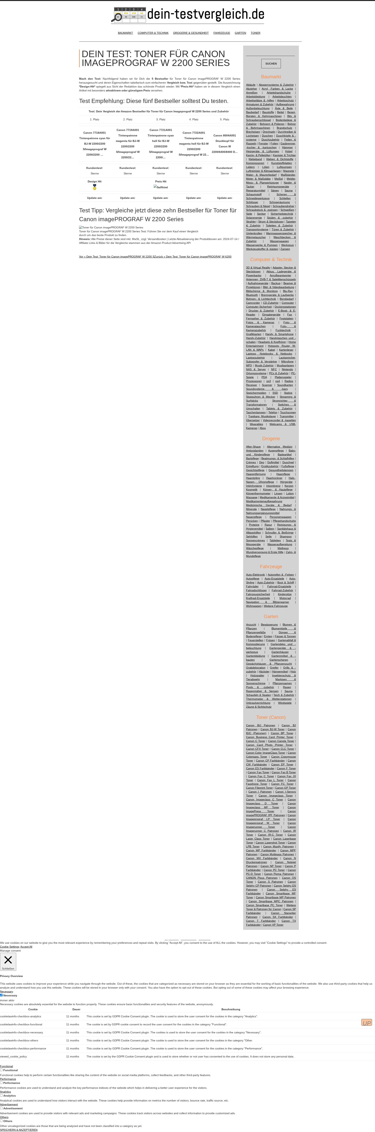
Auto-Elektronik (255, 574)
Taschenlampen (256, 412)
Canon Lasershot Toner (270, 842)
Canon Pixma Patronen (279, 873)
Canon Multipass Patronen (277, 854)
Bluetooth (252, 295)
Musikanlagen (285, 365)
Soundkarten (285, 385)
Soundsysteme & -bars (267, 388)
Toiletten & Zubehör (279, 225)
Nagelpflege (268, 509)
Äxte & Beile (284, 108)
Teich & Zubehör (283, 695)
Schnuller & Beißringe (279, 532)
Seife (268, 536)
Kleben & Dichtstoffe (279, 159)
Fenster (263, 143)
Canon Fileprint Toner (259, 787)
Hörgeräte (286, 481)
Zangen (285, 249)
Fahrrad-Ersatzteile (279, 586)
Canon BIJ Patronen (260, 725)
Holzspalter (257, 675)
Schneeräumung (279, 202)
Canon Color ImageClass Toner (265, 752)
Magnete (288, 170)
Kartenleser (286, 349)
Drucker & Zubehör (261, 310)
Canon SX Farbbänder (277, 916)
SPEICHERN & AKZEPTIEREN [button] (19, 1129)
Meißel (278, 178)
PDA (264, 377)
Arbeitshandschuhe (279, 92)
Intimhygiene (254, 485)
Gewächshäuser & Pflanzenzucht (269, 663)
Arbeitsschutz (285, 100)
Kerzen (289, 485)
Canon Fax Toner (258, 772)
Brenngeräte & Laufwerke (277, 295)
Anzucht (251, 624)
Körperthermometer (258, 493)
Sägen (275, 190)
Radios (289, 381)
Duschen (267, 135)
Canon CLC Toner (282, 748)
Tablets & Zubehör (279, 408)
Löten (265, 167)
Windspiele (285, 702)
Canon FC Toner (282, 783)
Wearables (256, 424)
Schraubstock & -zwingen (262, 209)
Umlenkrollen (254, 233)
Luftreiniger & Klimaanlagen (263, 170)
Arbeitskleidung (255, 96)
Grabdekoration (255, 667)
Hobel (288, 151)
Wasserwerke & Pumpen (262, 245)
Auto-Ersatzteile (274, 578)
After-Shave (253, 446)
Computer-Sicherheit (259, 306)
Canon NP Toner (271, 866)
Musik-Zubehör (264, 365)
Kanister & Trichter (284, 155)
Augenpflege (276, 450)
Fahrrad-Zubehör (282, 590)
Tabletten (275, 540)
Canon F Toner (286, 768)
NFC (274, 369)
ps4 (277, 381)
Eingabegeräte (271, 314)
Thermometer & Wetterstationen (269, 698)
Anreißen (251, 92)
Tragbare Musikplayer (262, 416)
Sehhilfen (252, 536)
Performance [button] (8, 1079)
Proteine (254, 524)
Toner (255, 32)
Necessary (10, 995)
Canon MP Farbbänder (261, 850)
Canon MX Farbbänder (262, 858)
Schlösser (252, 202)
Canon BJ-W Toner (273, 729)
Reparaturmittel (255, 190)
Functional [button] (6, 1066)
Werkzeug (287, 245)
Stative (288, 392)
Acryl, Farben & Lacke (277, 88)
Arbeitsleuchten (282, 96)
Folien (274, 143)
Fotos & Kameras (260, 322)
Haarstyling (253, 477)
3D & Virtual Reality (258, 267)
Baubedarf (252, 112)
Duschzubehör (270, 139)
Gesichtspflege (255, 470)
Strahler (251, 221)
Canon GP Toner (285, 787)
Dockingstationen (285, 306)
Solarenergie (254, 217)
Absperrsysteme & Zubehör (276, 84)
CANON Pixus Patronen (262, 877)
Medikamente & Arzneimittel (277, 497)
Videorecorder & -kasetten (279, 420)
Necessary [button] (6, 991)
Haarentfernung (256, 474)
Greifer (274, 667)
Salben (270, 528)
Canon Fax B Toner (284, 772)
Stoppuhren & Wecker (260, 396)
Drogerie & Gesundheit (191, 32)
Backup (275, 283)
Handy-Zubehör (256, 338)
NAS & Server (256, 369)
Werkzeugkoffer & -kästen (262, 249)
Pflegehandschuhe (284, 520)
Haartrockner (274, 477)
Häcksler (264, 671)
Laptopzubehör (255, 357)
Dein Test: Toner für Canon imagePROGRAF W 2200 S (116, 256)
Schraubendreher (283, 206)
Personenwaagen (280, 516)
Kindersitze (285, 594)
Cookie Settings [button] (9, 946)
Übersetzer (253, 420)
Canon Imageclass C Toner (264, 799)
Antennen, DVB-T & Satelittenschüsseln (271, 279)
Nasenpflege (254, 516)
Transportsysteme (257, 229)
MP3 (249, 365)
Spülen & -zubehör (280, 217)
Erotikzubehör (270, 466)
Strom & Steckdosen (270, 221)
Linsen (278, 493)
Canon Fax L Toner (270, 780)
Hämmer (287, 147)
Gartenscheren (279, 659)
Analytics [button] (5, 1091)
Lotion (290, 493)
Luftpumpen (284, 167)
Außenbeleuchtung (258, 108)
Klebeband (255, 159)
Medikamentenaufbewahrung (264, 501)
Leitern (250, 167)
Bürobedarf (287, 298)
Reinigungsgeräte (278, 186)
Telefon (272, 412)
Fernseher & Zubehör (260, 318)
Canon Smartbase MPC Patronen (271, 901)
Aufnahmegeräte (258, 283)
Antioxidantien (254, 450)
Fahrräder (252, 586)
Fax (289, 314)
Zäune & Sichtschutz (258, 706)
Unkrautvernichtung (258, 702)
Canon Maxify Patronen (278, 846)
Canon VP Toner (273, 924)
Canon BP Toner (282, 733)
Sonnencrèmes (255, 540)
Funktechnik (283, 330)
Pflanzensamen (282, 683)
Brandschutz (284, 127)
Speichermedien (256, 392)
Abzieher (251, 88)
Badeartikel (285, 454)
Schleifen (285, 198)
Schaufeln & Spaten (258, 695)
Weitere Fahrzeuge (276, 605)
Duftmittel (273, 462)
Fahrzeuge (221, 32)
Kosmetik (251, 489)
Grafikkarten (253, 334)
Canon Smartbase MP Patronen (276, 897)
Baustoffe (268, 112)
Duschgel (288, 462)
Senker (261, 213)
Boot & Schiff (285, 582)
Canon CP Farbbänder (270, 760)
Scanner (267, 385)
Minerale (251, 509)
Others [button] (4, 1117)
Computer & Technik (153, 32)
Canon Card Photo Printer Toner (269, 744)
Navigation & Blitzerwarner (267, 602)
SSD (275, 392)
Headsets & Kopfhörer (272, 341)
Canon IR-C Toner (270, 834)
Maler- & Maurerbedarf (261, 174)
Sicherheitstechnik (282, 213)
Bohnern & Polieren (272, 123)
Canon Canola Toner (281, 741)
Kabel (271, 349)
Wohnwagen (254, 605)
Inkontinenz (273, 485)
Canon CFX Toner (257, 748)
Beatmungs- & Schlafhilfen (277, 458)
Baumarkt (125, 32)
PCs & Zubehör (278, 373)
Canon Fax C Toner (261, 776)
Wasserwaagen (279, 241)
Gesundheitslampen (281, 470)
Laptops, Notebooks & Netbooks (269, 353)
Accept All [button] (26, 946)
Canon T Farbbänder (261, 920)
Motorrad (285, 598)
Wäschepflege (255, 548)
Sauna (289, 190)
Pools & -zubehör (260, 687)
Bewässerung (269, 624)
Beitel (280, 112)
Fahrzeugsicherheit (258, 594)
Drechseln (269, 131)
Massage (251, 497)
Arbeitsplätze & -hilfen (260, 100)
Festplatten (286, 318)
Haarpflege (283, 474)
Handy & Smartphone (279, 334)
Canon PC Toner (274, 870)
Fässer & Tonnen (285, 636)
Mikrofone (287, 361)
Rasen (287, 687)
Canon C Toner (255, 741)
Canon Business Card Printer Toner (269, 737)
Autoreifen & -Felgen (281, 574)
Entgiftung (252, 466)
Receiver (251, 385)
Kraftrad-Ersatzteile (258, 598)
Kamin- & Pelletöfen (258, 155)
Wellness (283, 548)
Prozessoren (254, 381)
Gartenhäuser (280, 651)
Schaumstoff (254, 194)
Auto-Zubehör (265, 582)
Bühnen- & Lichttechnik (261, 298)
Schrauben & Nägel (258, 206)
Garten (240, 32)
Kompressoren (255, 163)
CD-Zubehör (271, 302)
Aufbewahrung (285, 104)
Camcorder (253, 302)
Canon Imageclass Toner (276, 795)
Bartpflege (252, 458)
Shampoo (286, 536)
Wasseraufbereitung (279, 544)
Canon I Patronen (260, 791)
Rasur (268, 524)
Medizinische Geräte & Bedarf (269, 505)
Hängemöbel (280, 671)
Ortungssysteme (256, 373)
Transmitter (287, 416)
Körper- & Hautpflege (278, 489)
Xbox (263, 428)
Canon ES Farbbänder (260, 768)
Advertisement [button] (9, 1104)
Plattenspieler (283, 377)
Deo (261, 462)
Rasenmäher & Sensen (262, 691)
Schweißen (287, 209)
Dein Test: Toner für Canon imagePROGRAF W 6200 (192, 256)
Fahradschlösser (256, 590)
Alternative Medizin (279, 446)
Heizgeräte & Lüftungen (262, 151)
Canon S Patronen (270, 881)
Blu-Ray (288, 291)
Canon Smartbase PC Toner (264, 905)
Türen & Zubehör (283, 229)
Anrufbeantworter (280, 275)
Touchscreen (288, 412)
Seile (249, 213)
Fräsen (270, 640)
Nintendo (287, 369)
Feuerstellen (255, 640)
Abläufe (250, 84)
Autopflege (252, 578)
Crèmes (251, 462)
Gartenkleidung (255, 655)
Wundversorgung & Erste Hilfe (265, 552)
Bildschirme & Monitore (262, 291)
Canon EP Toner (282, 764)
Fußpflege (287, 466)
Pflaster (265, 520)
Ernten (268, 636)
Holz (293, 671)
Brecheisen (253, 131)
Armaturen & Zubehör (259, 104)
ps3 (268, 381)
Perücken (252, 520)
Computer (288, 302)
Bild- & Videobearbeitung (278, 287)
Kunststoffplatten (281, 163)
